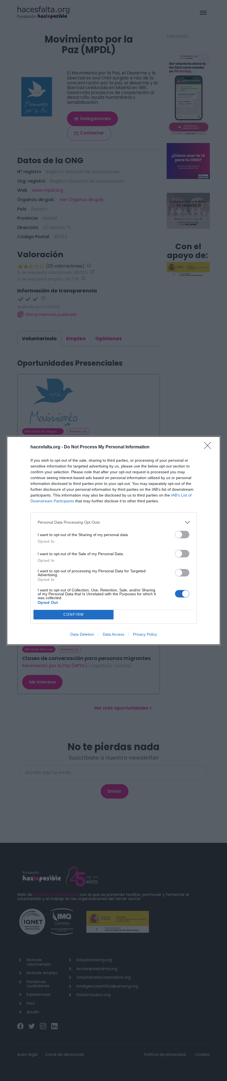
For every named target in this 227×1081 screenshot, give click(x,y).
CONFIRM (73, 614)
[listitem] (113, 522)
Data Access (113, 634)
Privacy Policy (145, 634)
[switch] (182, 534)
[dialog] (113, 540)
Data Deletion (82, 634)
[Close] (209, 447)
